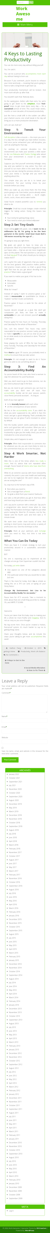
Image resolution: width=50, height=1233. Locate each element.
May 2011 (13, 1124)
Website (5, 737)
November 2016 (15, 878)
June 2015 (13, 942)
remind (39, 202)
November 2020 (15, 789)
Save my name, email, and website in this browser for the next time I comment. (25, 752)
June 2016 (13, 897)
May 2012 (13, 1079)
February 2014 (14, 1001)
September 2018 (15, 826)
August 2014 (14, 979)
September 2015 (15, 930)
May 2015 (13, 945)
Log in (11, 1211)
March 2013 (13, 1042)
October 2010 (14, 1150)
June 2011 (13, 1120)
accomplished (36, 636)
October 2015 (14, 927)
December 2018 (15, 815)
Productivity (25, 651)
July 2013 (12, 1027)
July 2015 (12, 938)
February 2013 (14, 1046)
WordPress (29, 1230)
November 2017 (15, 852)
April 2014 (13, 994)
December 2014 (15, 964)
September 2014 (15, 975)
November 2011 (15, 1101)
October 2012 (14, 1061)
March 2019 (13, 811)
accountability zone (24, 410)
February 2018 (14, 848)
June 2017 (13, 863)
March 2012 (13, 1087)
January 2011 (14, 1139)
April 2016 (13, 904)
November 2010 (15, 1146)
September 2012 (15, 1064)
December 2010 (15, 1142)
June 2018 (13, 837)
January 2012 (14, 1094)
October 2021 (14, 778)
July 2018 (12, 834)
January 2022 (14, 774)
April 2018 (13, 841)
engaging (35, 618)
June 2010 (13, 1165)
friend (27, 491)
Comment (6, 693)
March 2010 (13, 1176)
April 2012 (13, 1083)
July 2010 (12, 1161)
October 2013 (14, 1016)
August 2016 (14, 889)
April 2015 (13, 949)
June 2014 (13, 986)
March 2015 (13, 953)
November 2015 (15, 923)
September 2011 (15, 1109)
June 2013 (13, 1031)
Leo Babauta (15, 154)
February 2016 (14, 912)
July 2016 (12, 893)
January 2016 (14, 915)
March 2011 (13, 1131)
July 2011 (12, 1116)
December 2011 (15, 1098)
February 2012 (14, 1090)
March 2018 (13, 845)
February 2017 (14, 875)
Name (4, 716)
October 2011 (14, 1105)
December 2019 (15, 804)
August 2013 (14, 1023)
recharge (42, 531)
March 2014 (13, 997)
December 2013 (15, 1008)
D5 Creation (41, 1228)
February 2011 (14, 1135)
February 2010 (14, 1180)
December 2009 (15, 1187)
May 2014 (13, 990)
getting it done (9, 651)
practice (7, 272)
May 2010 (13, 1168)
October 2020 (14, 793)
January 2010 (14, 1183)
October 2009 (14, 1195)
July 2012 (12, 1072)
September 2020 (15, 796)
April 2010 (13, 1172)
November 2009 (15, 1191)
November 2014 (15, 968)
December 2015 (15, 919)
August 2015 (14, 934)
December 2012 (15, 1053)
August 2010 (14, 1157)
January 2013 (14, 1049)
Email (4, 727)
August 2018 (14, 830)
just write (16, 565)
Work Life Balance (38, 651)
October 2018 (14, 822)
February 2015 (14, 956)
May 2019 (13, 808)
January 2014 (14, 1005)
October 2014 (14, 971)
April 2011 (13, 1128)
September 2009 (15, 1198)
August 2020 (14, 800)
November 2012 (15, 1057)
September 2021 (15, 782)
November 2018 (15, 819)
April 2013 (13, 1038)
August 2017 (14, 860)
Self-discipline (9, 137)
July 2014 (12, 982)
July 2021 (12, 785)
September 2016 (15, 886)
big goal (14, 255)
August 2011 (14, 1113)
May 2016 (13, 901)
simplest (31, 103)
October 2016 (14, 882)
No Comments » (12, 655)
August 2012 (14, 1068)
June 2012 (13, 1075)
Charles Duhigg (30, 154)
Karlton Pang (15, 648)
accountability (9, 393)
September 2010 (15, 1154)
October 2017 (14, 856)
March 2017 (13, 871)
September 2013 (15, 1020)
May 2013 (13, 1035)
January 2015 (14, 960)
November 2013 (15, 1012)
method (7, 355)
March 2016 (13, 908)
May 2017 (13, 867)
